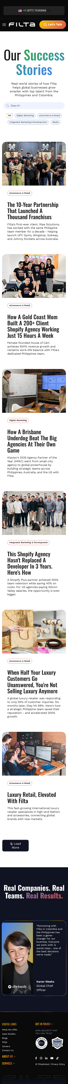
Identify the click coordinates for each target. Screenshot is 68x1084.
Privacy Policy (58, 1064)
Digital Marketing (25, 115)
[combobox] (34, 10)
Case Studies (8, 1034)
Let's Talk (54, 24)
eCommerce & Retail (49, 115)
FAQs (4, 1042)
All (9, 115)
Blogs (4, 1038)
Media (55, 122)
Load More (16, 845)
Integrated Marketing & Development (28, 122)
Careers (6, 1046)
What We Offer (9, 1029)
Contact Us (7, 1050)
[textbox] (34, 10)
